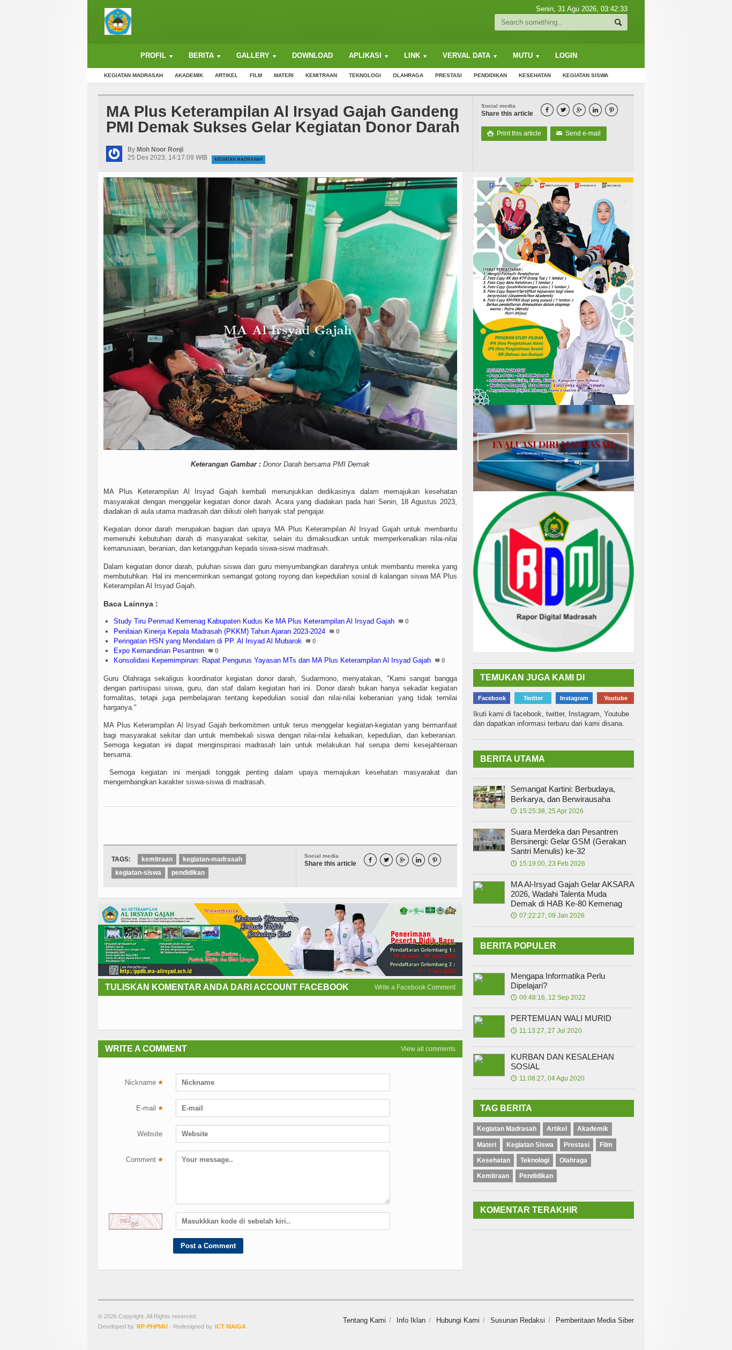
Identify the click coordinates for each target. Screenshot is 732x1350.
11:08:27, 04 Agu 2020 (548, 1078)
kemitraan (157, 859)
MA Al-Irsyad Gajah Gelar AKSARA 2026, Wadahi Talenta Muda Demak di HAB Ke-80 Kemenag (572, 894)
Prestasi (448, 75)
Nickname (143, 1083)
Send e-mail (578, 133)
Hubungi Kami (458, 1320)
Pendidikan (490, 75)
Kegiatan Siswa (585, 75)
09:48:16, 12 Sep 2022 (548, 997)
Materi (284, 75)
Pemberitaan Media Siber (595, 1320)
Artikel (226, 75)
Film (256, 75)
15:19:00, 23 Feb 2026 (548, 863)
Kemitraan (321, 75)
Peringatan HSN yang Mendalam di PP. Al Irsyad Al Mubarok (208, 641)
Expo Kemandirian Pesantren (159, 651)
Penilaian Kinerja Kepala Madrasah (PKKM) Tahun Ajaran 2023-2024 (219, 631)
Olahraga (408, 75)
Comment (144, 1161)
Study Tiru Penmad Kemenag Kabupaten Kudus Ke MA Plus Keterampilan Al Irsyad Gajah (254, 621)
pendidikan (188, 872)
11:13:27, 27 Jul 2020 (546, 1030)
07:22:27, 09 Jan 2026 (548, 915)
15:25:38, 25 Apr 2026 (547, 811)
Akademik (189, 75)
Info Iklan (411, 1320)
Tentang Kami (364, 1320)
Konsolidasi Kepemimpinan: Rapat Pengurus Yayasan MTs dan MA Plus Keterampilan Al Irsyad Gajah (272, 660)
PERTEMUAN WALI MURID (561, 1018)
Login (566, 55)
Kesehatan (535, 75)
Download (312, 55)
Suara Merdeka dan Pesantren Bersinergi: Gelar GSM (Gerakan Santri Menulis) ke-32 (568, 841)
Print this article (514, 133)
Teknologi (365, 75)
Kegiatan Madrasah (133, 75)
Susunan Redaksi (517, 1320)
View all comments (428, 1049)
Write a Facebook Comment (415, 987)
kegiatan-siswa (138, 872)
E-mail (149, 1109)
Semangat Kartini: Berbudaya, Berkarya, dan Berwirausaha (563, 793)
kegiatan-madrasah (212, 859)
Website (149, 1134)
